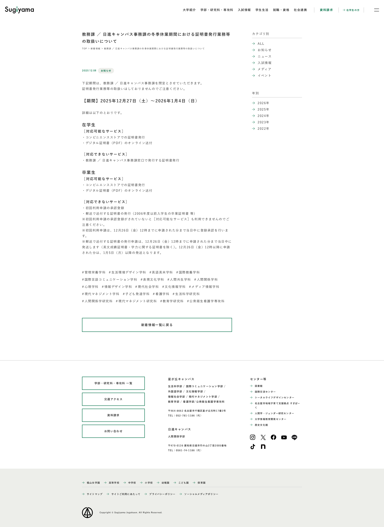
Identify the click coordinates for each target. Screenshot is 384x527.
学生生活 (262, 9)
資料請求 (326, 9)
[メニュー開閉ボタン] (374, 10)
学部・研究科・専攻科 (216, 9)
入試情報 (244, 9)
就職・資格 (281, 9)
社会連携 (300, 9)
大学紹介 (189, 9)
